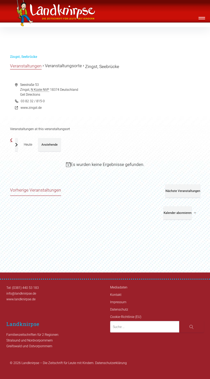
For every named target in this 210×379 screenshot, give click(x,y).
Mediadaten (118, 287)
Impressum (118, 302)
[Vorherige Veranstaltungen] (11, 140)
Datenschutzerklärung (111, 363)
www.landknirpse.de (20, 299)
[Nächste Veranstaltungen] (16, 144)
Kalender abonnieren (178, 213)
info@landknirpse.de (21, 293)
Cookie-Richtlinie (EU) (125, 317)
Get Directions (30, 94)
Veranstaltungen (26, 66)
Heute (28, 144)
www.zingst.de (31, 108)
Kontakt (115, 295)
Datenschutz (119, 309)
